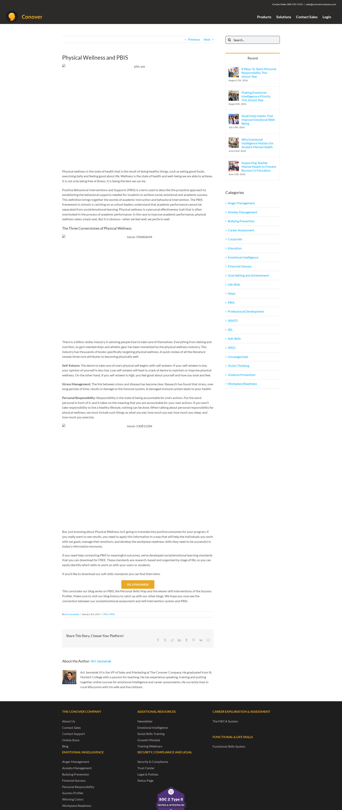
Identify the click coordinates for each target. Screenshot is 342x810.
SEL (230, 329)
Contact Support (73, 734)
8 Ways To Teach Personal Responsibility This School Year (258, 72)
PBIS (105, 614)
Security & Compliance (152, 761)
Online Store (70, 740)
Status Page (145, 780)
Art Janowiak (72, 614)
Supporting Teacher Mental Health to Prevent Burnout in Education (258, 166)
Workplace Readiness (242, 383)
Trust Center (146, 768)
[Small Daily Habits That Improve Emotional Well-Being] (234, 116)
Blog (65, 746)
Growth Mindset (148, 740)
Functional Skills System (229, 746)
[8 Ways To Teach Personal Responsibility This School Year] (234, 69)
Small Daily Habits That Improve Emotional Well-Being (258, 119)
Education (235, 248)
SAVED (233, 320)
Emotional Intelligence (243, 257)
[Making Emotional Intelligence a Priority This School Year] (234, 93)
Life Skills (234, 284)
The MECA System (225, 721)
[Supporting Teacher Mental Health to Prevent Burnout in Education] (234, 163)
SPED (112, 614)
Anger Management (241, 203)
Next (207, 39)
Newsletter (145, 721)
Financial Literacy (240, 266)
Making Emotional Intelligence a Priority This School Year (256, 96)
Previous (194, 39)
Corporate (235, 239)
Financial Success (74, 780)
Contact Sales (71, 727)
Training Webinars (149, 746)
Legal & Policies (147, 774)
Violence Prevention (242, 375)
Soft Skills (234, 338)
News (232, 293)
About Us (68, 721)
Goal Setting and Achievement (248, 275)
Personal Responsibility (78, 787)
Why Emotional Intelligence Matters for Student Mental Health (257, 143)
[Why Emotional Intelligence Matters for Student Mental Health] (234, 140)
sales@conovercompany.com (321, 4)
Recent (253, 58)
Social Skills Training (150, 734)
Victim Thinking (238, 365)
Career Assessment (241, 230)
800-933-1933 (295, 4)
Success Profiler (73, 793)
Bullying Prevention (241, 221)
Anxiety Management (242, 212)
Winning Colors (73, 799)
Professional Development (246, 311)
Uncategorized (238, 357)
